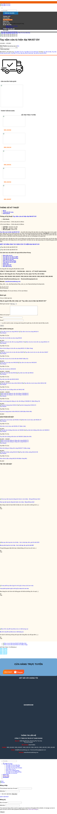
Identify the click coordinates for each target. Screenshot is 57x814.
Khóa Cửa (6, 774)
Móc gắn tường (7, 266)
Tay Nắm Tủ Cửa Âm (11, 773)
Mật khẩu (3, 791)
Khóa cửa (8, 26)
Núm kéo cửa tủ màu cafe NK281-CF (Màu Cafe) (13, 426)
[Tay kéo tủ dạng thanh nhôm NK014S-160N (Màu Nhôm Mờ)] (18, 405)
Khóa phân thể (7, 265)
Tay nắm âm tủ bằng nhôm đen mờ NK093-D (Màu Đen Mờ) (15, 436)
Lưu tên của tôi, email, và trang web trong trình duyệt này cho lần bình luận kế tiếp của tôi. (25, 323)
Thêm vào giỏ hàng (5, 49)
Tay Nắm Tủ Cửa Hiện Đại (23, 33)
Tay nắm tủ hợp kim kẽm (40, 53)
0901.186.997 (7, 199)
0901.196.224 (7, 147)
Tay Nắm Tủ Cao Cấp (16, 53)
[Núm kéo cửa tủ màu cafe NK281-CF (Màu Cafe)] (20, 419)
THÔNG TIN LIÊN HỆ (9, 29)
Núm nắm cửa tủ (7, 255)
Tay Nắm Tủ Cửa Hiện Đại (13, 765)
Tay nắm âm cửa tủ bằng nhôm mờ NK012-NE (12, 389)
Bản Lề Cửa (6, 23)
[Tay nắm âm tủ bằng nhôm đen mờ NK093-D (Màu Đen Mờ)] (24, 430)
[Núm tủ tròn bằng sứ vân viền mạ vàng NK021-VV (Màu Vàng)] (24, 342)
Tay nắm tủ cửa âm (8, 259)
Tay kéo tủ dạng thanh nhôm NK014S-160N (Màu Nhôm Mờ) (16, 411)
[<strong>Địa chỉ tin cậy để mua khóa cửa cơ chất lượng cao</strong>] (14, 629)
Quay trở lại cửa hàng (11, 26)
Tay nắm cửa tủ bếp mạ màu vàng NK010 (11, 338)
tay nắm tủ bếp (47, 51)
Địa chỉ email (4, 802)
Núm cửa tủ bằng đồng (9, 261)
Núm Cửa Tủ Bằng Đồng (12, 770)
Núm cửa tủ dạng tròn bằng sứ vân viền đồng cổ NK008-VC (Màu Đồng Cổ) (20, 401)
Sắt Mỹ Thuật (9, 27)
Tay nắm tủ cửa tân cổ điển (10, 256)
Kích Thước (3, 46)
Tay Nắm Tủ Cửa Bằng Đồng (13, 772)
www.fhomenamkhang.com (13, 281)
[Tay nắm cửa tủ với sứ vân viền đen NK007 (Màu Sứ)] (24, 352)
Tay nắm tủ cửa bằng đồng (10, 258)
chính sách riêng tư (33, 809)
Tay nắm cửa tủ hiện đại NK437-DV (24, 216)
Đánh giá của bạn (5, 303)
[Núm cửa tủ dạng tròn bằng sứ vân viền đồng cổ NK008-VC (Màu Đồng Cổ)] (14, 394)
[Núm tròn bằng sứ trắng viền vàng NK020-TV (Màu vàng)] (14, 441)
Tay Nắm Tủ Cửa (7, 763)
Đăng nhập (14, 794)
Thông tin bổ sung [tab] (8, 212)
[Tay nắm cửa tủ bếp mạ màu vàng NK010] (19, 331)
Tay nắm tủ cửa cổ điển (9, 262)
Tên (1, 317)
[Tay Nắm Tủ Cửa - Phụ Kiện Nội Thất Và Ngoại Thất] (5, 4)
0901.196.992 (7, 130)
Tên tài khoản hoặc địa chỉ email (9, 788)
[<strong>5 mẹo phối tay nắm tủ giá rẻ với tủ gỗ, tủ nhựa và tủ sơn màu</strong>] (16, 585)
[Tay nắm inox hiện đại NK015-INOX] (16, 372)
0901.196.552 (7, 182)
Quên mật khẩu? (4, 796)
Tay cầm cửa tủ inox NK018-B (8, 369)
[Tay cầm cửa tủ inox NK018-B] (18, 362)
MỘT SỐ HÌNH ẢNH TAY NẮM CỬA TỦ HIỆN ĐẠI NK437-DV (19, 244)
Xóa (18, 46)
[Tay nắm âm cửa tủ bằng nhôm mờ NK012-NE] (23, 383)
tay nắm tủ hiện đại (28, 53)
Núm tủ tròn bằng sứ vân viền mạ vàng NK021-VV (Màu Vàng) (16, 348)
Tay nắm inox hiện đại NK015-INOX (9, 379)
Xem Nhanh (3, 333)
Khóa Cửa (6, 21)
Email (2, 320)
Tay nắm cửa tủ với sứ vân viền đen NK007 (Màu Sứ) (14, 358)
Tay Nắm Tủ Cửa (19, 51)
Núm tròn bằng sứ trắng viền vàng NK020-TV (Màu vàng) (15, 448)
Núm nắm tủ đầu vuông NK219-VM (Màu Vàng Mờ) (13, 458)
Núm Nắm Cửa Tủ (11, 769)
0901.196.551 (7, 164)
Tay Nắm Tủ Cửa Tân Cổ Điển (14, 768)
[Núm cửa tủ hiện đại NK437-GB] (14, 643)
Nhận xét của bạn (5, 314)
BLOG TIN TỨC (7, 24)
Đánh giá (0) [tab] (6, 213)
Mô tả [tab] (4, 210)
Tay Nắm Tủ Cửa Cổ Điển (13, 766)
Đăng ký (2, 812)
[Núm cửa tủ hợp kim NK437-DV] (15, 644)
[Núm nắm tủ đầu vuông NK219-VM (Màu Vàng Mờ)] (19, 452)
